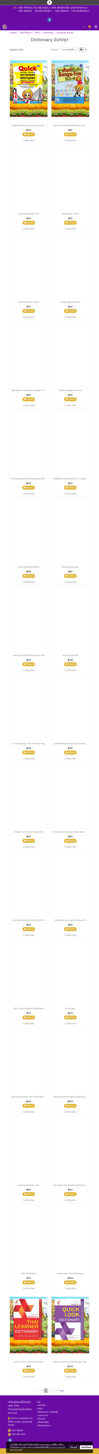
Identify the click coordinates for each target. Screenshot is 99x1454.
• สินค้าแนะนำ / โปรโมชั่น (47, 1412)
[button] (83, 27)
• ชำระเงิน (41, 1418)
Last (62, 1390)
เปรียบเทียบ (29, 140)
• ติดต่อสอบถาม (44, 1425)
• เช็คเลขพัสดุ (43, 1422)
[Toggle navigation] (96, 27)
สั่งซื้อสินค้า (30, 134)
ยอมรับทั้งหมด (86, 1447)
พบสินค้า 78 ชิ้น (16, 49)
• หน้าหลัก (41, 1405)
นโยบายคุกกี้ (18, 1450)
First (37, 1390)
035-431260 (18, 1430)
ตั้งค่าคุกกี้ (73, 1447)
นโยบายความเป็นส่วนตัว (57, 1447)
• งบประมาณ (42, 1415)
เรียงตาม (55, 49)
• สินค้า (40, 1408)
